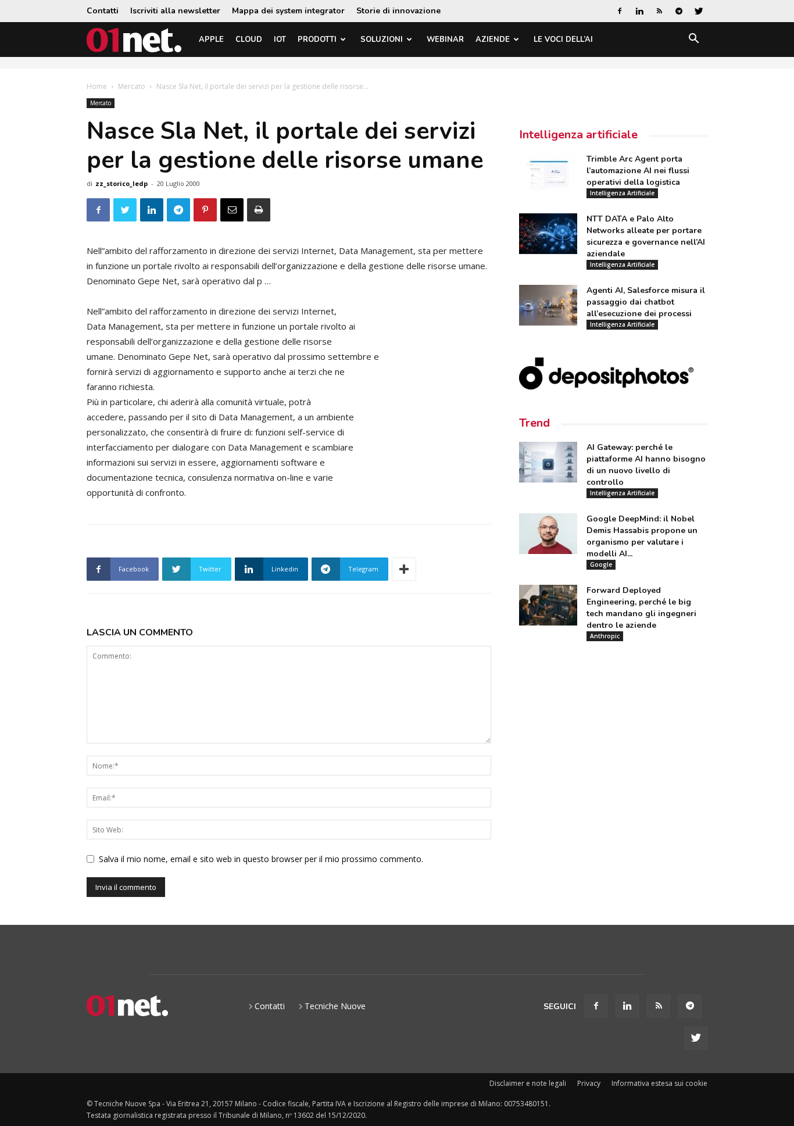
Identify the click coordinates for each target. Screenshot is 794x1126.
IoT (280, 39)
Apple (211, 39)
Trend (534, 423)
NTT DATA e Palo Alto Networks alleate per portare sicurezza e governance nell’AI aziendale (645, 236)
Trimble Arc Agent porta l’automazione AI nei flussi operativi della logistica (637, 170)
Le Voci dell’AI (563, 39)
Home (97, 86)
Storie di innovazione (398, 10)
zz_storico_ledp (121, 183)
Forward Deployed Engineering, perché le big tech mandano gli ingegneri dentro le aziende (641, 608)
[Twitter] (698, 11)
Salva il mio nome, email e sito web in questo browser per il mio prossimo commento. (261, 858)
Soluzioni (381, 39)
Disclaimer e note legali (527, 1083)
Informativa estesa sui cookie (659, 1083)
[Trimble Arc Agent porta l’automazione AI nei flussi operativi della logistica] (548, 173)
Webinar (445, 39)
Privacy (588, 1083)
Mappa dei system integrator (288, 10)
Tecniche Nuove (335, 1005)
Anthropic (605, 636)
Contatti (103, 10)
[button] (693, 40)
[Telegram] (679, 11)
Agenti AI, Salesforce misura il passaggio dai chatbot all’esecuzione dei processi (645, 302)
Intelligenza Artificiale (622, 193)
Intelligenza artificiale (578, 134)
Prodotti (317, 39)
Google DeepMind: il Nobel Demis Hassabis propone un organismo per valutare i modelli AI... (642, 536)
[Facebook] (619, 11)
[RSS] (659, 11)
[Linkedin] (639, 11)
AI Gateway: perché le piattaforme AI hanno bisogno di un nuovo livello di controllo (646, 465)
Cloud (248, 39)
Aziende (492, 39)
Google (601, 564)
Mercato (131, 86)
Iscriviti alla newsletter (175, 10)
